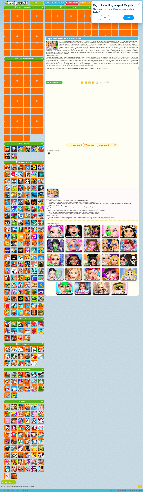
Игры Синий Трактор (20, 98)
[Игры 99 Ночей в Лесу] (14, 149)
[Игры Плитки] (27, 285)
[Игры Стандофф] (14, 299)
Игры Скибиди (7, 124)
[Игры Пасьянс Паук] (34, 349)
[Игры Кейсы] (34, 299)
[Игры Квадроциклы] (20, 264)
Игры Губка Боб (14, 64)
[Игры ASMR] (14, 292)
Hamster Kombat (20, 124)
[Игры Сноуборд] (41, 324)
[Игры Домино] (7, 356)
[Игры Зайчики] (41, 382)
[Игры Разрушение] (7, 243)
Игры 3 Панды (34, 78)
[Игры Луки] (41, 181)
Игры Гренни (34, 104)
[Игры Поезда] (20, 195)
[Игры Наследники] (20, 448)
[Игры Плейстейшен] (27, 271)
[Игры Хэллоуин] (34, 202)
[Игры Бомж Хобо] (34, 455)
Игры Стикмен (34, 19)
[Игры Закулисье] (41, 264)
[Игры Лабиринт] (34, 271)
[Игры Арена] (27, 188)
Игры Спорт (24, 318)
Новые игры (72, 2)
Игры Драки (7, 26)
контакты (113, 490)
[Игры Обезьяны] (20, 388)
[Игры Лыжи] (7, 331)
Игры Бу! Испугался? (34, 131)
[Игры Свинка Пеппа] (7, 421)
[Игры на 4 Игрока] (20, 167)
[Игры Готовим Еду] (41, 462)
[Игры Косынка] (27, 349)
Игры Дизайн (61, 33)
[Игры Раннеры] (14, 250)
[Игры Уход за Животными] (14, 382)
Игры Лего (40, 71)
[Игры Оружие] (20, 223)
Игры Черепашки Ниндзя (27, 91)
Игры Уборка (68, 33)
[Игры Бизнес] (20, 243)
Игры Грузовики (40, 19)
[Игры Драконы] (20, 375)
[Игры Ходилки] (7, 257)
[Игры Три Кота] (7, 435)
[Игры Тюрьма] (34, 312)
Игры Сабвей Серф (7, 78)
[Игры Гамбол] (20, 441)
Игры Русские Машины (34, 33)
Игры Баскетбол (128, 33)
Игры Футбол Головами (20, 46)
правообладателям (124, 490)
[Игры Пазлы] (27, 414)
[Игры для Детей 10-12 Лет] (34, 428)
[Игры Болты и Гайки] (34, 285)
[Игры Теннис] (34, 324)
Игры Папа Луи (87, 19)
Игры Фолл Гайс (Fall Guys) (27, 98)
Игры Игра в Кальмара (14, 104)
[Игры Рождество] (7, 414)
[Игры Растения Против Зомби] (14, 236)
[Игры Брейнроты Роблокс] (41, 149)
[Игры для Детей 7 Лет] (20, 428)
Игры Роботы (27, 26)
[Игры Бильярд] (20, 324)
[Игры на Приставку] (41, 292)
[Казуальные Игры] (7, 271)
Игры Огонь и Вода (61, 13)
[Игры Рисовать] (41, 428)
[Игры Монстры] (27, 250)
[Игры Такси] (14, 195)
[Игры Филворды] (27, 243)
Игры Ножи (108, 26)
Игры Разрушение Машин (34, 53)
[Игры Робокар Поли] (34, 441)
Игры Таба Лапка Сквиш (87, 33)
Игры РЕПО (40, 131)
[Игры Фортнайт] (20, 202)
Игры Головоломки (108, 33)
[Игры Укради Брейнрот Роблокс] (27, 149)
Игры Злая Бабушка (34, 71)
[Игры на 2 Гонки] (7, 188)
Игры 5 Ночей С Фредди (40, 64)
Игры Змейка (102, 33)
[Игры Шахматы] (20, 356)
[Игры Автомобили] (14, 167)
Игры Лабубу (14, 138)
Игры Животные (24, 369)
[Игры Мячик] (34, 243)
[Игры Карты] (20, 349)
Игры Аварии (20, 19)
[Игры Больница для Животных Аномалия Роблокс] (7, 156)
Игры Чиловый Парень (20, 131)
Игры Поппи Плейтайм (20, 138)
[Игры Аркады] (34, 167)
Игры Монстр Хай (81, 13)
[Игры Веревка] (27, 306)
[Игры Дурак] (7, 349)
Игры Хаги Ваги (40, 104)
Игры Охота (34, 39)
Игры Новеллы (55, 26)
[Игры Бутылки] (14, 306)
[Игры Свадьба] (14, 469)
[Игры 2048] (20, 236)
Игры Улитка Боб (7, 71)
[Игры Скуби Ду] (7, 455)
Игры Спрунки (40, 124)
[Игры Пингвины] (14, 388)
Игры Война (34, 46)
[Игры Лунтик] (34, 414)
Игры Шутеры (14, 39)
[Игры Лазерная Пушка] (14, 223)
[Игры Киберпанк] (27, 202)
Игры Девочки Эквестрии (55, 13)
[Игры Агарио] (14, 174)
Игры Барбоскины (20, 84)
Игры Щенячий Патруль (20, 64)
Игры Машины (14, 19)
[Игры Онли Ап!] (41, 271)
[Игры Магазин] (7, 462)
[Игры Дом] (34, 462)
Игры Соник (14, 84)
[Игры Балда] (20, 271)
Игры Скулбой (20, 111)
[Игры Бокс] (34, 331)
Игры (36, 2)
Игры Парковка (7, 13)
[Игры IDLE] (20, 306)
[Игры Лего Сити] (41, 195)
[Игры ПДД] (14, 181)
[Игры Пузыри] (20, 421)
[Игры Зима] (34, 257)
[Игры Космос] (20, 188)
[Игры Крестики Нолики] (34, 363)
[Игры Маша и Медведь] (14, 407)
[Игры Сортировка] (34, 278)
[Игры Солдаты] (41, 216)
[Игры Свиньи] (14, 375)
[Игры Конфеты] (41, 414)
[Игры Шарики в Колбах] (41, 278)
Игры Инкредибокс (7, 131)
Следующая (102, 145)
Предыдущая (75, 145)
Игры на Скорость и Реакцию (135, 26)
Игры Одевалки (68, 19)
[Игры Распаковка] (27, 312)
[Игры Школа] (27, 292)
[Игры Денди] (20, 250)
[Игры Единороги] (20, 382)
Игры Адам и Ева (20, 91)
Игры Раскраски (48, 19)
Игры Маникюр (68, 26)
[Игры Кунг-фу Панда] (14, 455)
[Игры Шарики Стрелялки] (27, 167)
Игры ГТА (27, 33)
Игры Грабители (14, 33)
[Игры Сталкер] (27, 264)
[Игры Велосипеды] (27, 324)
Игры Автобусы (7, 39)
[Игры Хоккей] (14, 331)
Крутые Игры (122, 33)
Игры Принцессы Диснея (87, 26)
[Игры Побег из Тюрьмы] (7, 292)
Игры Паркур (7, 46)
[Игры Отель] (27, 299)
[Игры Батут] (41, 331)
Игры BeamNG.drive (27, 53)
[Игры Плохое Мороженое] (27, 181)
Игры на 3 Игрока (115, 33)
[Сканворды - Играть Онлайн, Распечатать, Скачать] (34, 264)
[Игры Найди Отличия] (27, 435)
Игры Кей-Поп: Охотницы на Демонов (27, 138)
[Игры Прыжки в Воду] (27, 331)
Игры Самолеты (14, 46)
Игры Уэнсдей (27, 118)
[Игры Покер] (41, 349)
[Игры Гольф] (14, 324)
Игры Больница (61, 26)
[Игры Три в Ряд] (14, 230)
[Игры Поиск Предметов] (20, 230)
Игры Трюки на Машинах (95, 33)
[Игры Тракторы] (27, 209)
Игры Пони (48, 13)
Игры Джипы (40, 39)
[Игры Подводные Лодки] (34, 195)
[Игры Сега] (27, 223)
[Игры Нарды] (34, 356)
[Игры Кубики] (41, 202)
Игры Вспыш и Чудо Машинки (7, 84)
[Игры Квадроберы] (14, 338)
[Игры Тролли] (7, 441)
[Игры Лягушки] (14, 395)
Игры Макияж (81, 26)
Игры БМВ (14, 53)
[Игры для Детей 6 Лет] (14, 428)
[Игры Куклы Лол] (27, 469)
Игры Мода (48, 33)
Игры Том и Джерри (7, 98)
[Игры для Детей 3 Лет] (34, 421)
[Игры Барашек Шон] (7, 448)
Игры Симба (7, 118)
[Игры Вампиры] (7, 278)
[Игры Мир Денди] (34, 149)
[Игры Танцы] (27, 462)
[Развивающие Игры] (20, 407)
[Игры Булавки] (34, 306)
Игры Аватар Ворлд (40, 111)
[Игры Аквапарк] (34, 174)
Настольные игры (24, 344)
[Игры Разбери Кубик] (7, 209)
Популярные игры (24, 162)
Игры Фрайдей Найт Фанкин (40, 118)
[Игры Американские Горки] (41, 243)
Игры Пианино (74, 33)
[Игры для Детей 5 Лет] (7, 428)
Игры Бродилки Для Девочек (87, 13)
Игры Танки (27, 13)
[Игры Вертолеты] (34, 188)
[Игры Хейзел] (41, 407)
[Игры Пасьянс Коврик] (14, 356)
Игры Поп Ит (115, 26)
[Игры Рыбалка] (20, 209)
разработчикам (137, 490)
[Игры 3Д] (20, 216)
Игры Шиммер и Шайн (34, 91)
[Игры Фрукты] (7, 306)
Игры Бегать (20, 39)
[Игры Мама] (41, 469)
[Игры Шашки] (27, 356)
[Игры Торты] (41, 236)
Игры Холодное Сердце (61, 19)
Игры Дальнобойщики (40, 46)
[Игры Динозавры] (41, 388)
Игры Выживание (7, 33)
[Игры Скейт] (20, 331)
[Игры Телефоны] (14, 285)
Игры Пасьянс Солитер (95, 26)
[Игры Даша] (14, 421)
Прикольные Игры (122, 26)
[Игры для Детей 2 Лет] (27, 421)
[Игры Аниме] (7, 469)
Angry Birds (14, 78)
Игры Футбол (14, 13)
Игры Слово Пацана (20, 118)
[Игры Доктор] (14, 202)
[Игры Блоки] (34, 230)
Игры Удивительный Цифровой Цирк (27, 124)
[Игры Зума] (14, 216)
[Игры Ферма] (41, 223)
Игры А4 (20, 104)
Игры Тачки (40, 78)
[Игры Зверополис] (14, 441)
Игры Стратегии (20, 13)
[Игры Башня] (7, 264)
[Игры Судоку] (41, 356)
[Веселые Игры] (14, 476)
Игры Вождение (27, 46)
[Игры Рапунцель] (20, 414)
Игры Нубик (7, 111)
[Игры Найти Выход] (41, 174)
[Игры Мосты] (7, 299)
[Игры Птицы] (41, 375)
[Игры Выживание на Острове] (41, 299)
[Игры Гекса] (20, 292)
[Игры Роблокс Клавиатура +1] (14, 156)
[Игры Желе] (41, 306)
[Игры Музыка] (34, 236)
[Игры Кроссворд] (14, 209)
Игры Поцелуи (81, 19)
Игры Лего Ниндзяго (34, 64)
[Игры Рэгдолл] (41, 285)
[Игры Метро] (7, 216)
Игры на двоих (86, 2)
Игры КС (7, 53)
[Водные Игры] (20, 312)
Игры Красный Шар (14, 71)
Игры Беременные (48, 26)
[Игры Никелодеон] (7, 181)
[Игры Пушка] (14, 264)
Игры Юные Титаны (14, 98)
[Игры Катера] (34, 216)
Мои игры (90, 145)
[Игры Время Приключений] (14, 448)
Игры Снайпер (20, 26)
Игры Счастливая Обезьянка (40, 91)
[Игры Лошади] (7, 375)
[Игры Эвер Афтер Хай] (34, 469)
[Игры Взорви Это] (20, 174)
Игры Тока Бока (34, 111)
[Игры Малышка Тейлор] (20, 435)
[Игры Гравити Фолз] (27, 441)
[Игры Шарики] (41, 209)
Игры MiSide (27, 131)
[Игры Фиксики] (41, 435)
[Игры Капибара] (7, 395)
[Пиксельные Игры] (34, 209)
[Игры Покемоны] (34, 448)
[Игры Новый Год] (7, 230)
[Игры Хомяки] (27, 388)
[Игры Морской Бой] (7, 202)
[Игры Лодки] (27, 195)
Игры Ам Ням (20, 78)
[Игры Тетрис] (7, 236)
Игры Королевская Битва (40, 13)
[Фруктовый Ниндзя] (7, 174)
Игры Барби (68, 13)
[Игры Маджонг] (14, 349)
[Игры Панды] (34, 375)
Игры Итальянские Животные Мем (7, 138)
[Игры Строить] (34, 292)
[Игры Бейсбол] (27, 338)
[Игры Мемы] (14, 278)
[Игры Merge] (27, 278)
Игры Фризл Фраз (7, 91)
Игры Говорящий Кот (27, 64)
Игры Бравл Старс (7, 104)
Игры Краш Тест (20, 53)
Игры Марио (34, 84)
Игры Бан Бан (34, 118)
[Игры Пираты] (7, 223)
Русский (8, 482)
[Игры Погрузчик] (34, 181)
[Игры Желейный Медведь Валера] (14, 435)
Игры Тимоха (14, 131)
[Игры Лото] (14, 363)
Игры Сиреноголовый (34, 98)
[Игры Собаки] (7, 382)
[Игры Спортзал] (20, 338)
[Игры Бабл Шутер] (41, 257)
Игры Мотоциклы (27, 19)
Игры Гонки (14, 26)
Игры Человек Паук (40, 84)
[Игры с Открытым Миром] (41, 230)
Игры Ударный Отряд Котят (27, 84)
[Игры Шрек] (41, 448)
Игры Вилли (7, 64)
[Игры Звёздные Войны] (34, 223)
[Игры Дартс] (7, 338)
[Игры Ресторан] (20, 462)
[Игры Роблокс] (7, 149)
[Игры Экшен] (7, 167)
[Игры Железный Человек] (20, 455)
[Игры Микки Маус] (41, 455)
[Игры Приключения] (14, 188)
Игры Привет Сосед (14, 111)
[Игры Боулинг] (7, 324)
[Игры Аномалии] (20, 299)
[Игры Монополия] (27, 363)
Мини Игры (128, 26)
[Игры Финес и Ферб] (41, 441)
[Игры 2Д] (27, 216)
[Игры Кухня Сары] (34, 435)
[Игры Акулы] (27, 375)
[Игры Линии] (27, 230)
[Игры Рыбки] (27, 382)
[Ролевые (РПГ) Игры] (41, 167)
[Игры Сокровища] (27, 236)
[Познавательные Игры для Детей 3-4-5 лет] (27, 407)
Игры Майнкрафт (7, 19)
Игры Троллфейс (20, 71)
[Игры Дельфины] (34, 382)
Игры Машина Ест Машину (20, 33)
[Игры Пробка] (7, 312)
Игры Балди (27, 104)
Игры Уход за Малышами (55, 33)
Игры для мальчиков (54, 2)
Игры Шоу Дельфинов (27, 78)
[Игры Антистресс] (41, 250)
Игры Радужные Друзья (27, 111)
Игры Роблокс (24, 143)
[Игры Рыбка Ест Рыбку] (20, 285)
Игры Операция (74, 26)
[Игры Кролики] (7, 388)
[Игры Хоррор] (14, 257)
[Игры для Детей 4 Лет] (41, 421)
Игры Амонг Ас (40, 98)
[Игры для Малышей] (7, 407)
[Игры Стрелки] (14, 312)
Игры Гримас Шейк (14, 124)
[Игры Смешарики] (34, 407)
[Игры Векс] (14, 271)
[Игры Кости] (20, 363)
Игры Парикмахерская (74, 19)
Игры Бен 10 (14, 91)
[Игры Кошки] (34, 388)
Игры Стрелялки (27, 39)
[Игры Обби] (20, 149)
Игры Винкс (81, 33)
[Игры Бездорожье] (41, 188)
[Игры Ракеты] (34, 250)
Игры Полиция (34, 26)
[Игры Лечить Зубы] (20, 469)
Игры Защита (135, 33)
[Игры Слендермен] (20, 181)
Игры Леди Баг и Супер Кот (27, 71)
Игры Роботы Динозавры (40, 26)
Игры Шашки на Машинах (40, 53)
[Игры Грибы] (41, 312)
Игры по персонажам (24, 58)
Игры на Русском (102, 26)
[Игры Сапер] (7, 363)
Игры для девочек (68, 7)
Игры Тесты (74, 13)
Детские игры (24, 401)
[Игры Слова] (27, 257)
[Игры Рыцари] (20, 278)
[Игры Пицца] (14, 462)
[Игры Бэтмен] (27, 448)
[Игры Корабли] (7, 195)
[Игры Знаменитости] (7, 476)
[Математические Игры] (14, 414)
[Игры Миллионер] (7, 250)
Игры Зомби (34, 13)
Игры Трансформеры (34, 124)
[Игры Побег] (27, 174)
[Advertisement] (92, 75)
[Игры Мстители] (27, 455)
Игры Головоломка (14, 118)
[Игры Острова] (7, 285)
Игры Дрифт (40, 33)
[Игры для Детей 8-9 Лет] (27, 428)
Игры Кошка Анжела (55, 19)
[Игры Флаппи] (20, 257)
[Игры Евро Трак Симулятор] (14, 243)
